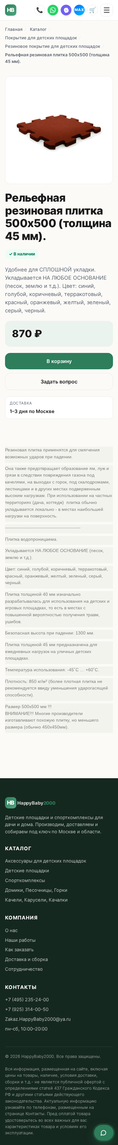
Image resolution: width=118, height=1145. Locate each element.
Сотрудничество (24, 969)
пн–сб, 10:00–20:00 (26, 1029)
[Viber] (66, 10)
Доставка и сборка (26, 959)
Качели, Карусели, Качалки (36, 900)
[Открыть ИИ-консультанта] (104, 1133)
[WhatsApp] (53, 10)
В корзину (59, 361)
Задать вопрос (59, 381)
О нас (11, 930)
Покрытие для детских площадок (41, 37)
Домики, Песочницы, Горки (36, 890)
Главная (14, 29)
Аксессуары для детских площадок (45, 861)
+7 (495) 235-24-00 (27, 1000)
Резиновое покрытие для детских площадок (52, 46)
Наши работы (20, 940)
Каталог (38, 29)
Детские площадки (27, 871)
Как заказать (19, 949)
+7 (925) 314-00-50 (26, 1009)
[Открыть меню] (106, 10)
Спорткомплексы (25, 880)
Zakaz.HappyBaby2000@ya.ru (38, 1019)
